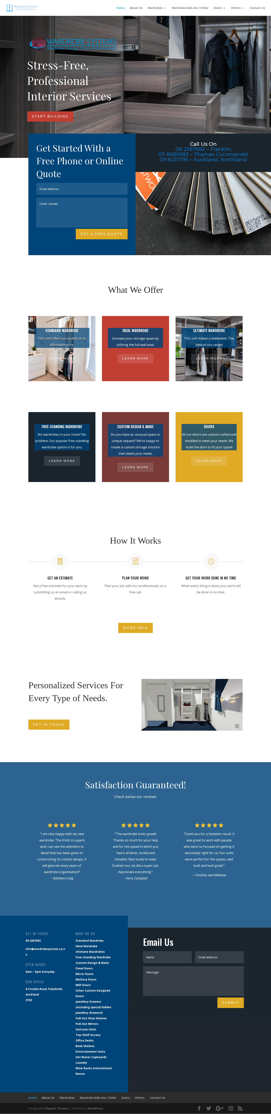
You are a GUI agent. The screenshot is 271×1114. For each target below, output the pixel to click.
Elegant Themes (57, 1108)
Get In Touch (49, 724)
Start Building (50, 116)
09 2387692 (33, 940)
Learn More (62, 358)
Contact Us (257, 8)
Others (235, 8)
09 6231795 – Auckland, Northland (203, 159)
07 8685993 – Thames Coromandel (203, 154)
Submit (230, 1003)
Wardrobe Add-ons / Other (190, 8)
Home (120, 8)
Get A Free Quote (102, 234)
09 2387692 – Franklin (203, 149)
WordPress (95, 1108)
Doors (218, 8)
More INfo (135, 628)
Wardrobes (155, 8)
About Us (136, 8)
